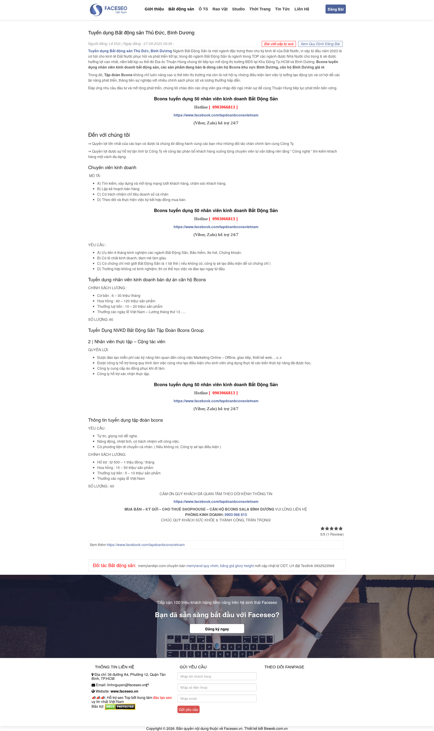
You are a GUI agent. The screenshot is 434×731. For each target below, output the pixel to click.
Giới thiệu (154, 9)
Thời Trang (260, 9)
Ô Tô (203, 9)
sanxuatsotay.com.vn (108, 720)
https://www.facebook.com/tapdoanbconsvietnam (146, 544)
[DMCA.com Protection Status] (120, 706)
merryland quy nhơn (202, 565)
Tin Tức (282, 9)
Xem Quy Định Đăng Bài (320, 43)
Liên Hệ (302, 9)
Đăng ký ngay (217, 629)
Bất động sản (181, 9)
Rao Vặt (220, 9)
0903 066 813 (236, 514)
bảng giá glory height (237, 565)
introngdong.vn (104, 714)
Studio (238, 9)
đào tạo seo (162, 697)
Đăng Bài (336, 9)
